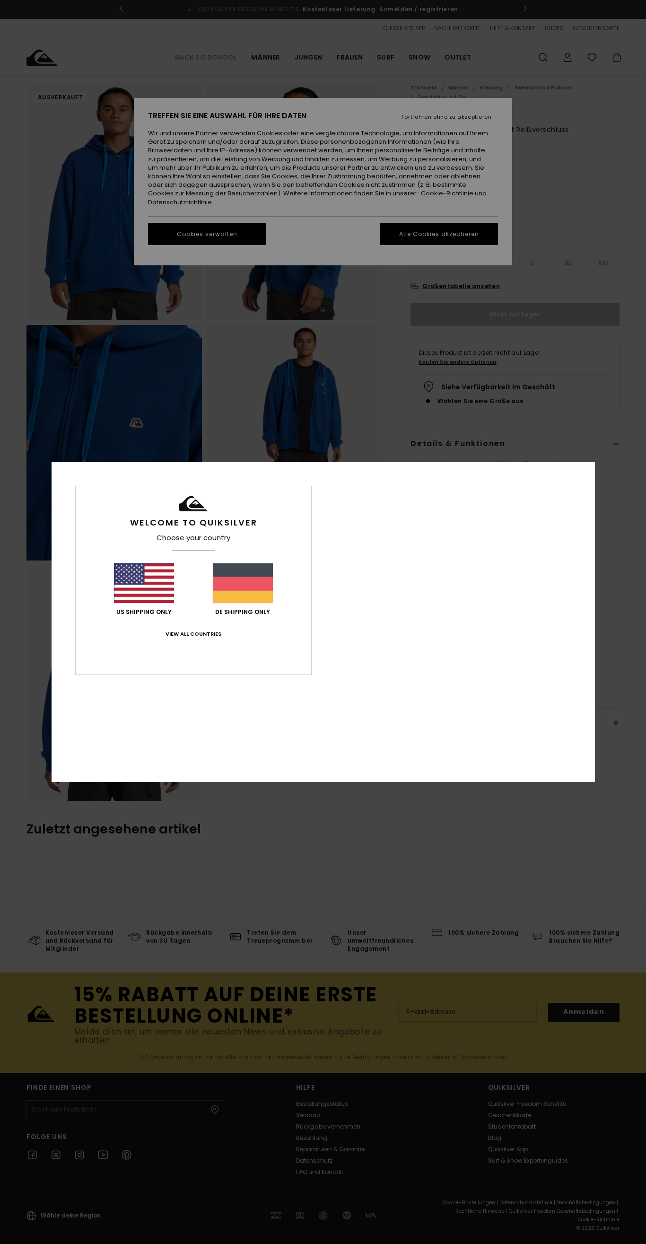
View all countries (193, 634)
